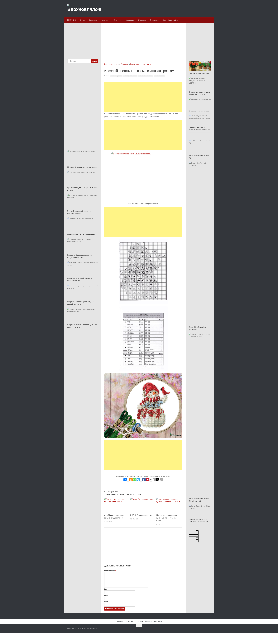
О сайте (130, 622)
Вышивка (93, 20)
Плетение (117, 20)
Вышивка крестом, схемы (140, 64)
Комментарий (110, 570)
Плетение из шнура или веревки (81, 234)
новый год (142, 76)
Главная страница (111, 64)
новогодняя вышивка (130, 76)
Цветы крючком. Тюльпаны (199, 73)
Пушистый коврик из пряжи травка (82, 167)
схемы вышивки (159, 76)
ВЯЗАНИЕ (71, 20)
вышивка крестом (116, 76)
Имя (106, 589)
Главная (119, 622)
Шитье (82, 20)
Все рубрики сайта (170, 20)
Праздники (154, 20)
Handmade (105, 20)
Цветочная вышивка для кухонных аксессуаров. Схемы (166, 518)
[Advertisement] (143, 40)
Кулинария (130, 20)
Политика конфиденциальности (149, 622)
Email (106, 595)
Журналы (142, 20)
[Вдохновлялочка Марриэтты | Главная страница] (84, 8)
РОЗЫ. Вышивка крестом (141, 515)
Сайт (106, 602)
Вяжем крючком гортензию (199, 111)
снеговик (149, 76)
